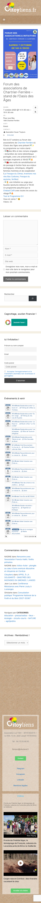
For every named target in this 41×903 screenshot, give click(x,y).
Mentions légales (20, 785)
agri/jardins (11, 621)
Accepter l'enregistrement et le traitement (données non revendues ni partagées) (19, 373)
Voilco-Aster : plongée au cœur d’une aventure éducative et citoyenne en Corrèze (20, 568)
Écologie (10, 135)
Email (6, 354)
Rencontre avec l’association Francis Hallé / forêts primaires (19, 559)
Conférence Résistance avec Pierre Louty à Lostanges (17, 586)
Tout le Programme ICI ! (13, 196)
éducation (8, 615)
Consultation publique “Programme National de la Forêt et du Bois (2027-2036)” (20, 595)
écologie (8, 618)
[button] (4, 19)
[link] (25, 143)
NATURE (32, 618)
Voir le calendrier (29, 536)
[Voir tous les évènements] (35, 107)
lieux (31, 615)
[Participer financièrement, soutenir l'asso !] (15, 325)
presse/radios (21, 615)
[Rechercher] (33, 298)
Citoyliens (8, 575)
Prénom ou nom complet (14, 346)
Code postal (9, 363)
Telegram (20, 768)
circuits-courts (20, 618)
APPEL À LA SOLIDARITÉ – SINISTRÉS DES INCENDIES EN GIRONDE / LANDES (19, 577)
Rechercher (9, 294)
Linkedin (20, 780)
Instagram (20, 774)
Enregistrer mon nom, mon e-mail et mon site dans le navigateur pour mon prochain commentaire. (21, 269)
